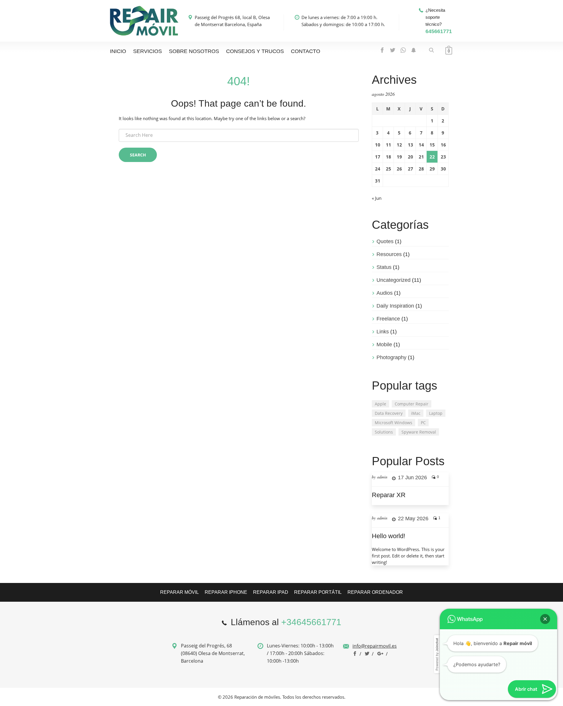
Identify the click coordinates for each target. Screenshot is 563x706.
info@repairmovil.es (374, 646)
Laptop (435, 413)
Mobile (384, 344)
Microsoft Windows (393, 422)
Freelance (388, 319)
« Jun (376, 198)
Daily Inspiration (395, 306)
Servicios (147, 51)
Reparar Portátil (318, 592)
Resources (389, 254)
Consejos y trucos (255, 51)
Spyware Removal (418, 432)
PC (423, 422)
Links (383, 332)
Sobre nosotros (194, 51)
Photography (391, 357)
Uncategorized (394, 280)
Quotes (385, 241)
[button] (545, 559)
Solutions (384, 432)
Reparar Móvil (179, 592)
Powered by (437, 594)
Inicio (118, 51)
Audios (385, 293)
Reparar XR (389, 495)
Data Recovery (389, 413)
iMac (415, 413)
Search (138, 155)
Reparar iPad (270, 592)
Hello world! (388, 536)
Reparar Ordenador (375, 592)
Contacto (305, 51)
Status (384, 267)
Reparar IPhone (226, 592)
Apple (380, 404)
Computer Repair (411, 404)
